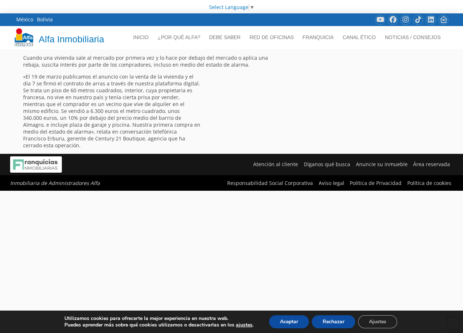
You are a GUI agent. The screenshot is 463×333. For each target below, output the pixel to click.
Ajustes (377, 321)
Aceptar (289, 321)
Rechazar (333, 321)
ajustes (244, 325)
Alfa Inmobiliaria (71, 39)
